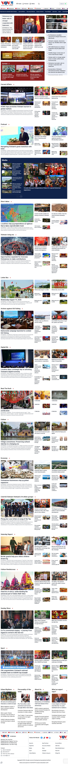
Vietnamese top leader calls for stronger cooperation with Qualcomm (56, 65)
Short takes (5, 201)
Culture (3, 419)
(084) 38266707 (6, 751)
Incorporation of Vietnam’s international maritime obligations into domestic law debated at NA (56, 70)
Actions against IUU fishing (10, 309)
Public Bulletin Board (59, 748)
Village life (57, 753)
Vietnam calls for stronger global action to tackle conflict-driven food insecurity (56, 59)
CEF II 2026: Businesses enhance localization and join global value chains (56, 48)
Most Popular (55, 31)
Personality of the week (24, 691)
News (43, 748)
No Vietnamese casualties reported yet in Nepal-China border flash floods (57, 36)
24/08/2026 (65, 27)
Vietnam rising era (7, 235)
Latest (48, 31)
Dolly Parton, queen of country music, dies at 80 (39, 45)
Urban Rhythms (6, 689)
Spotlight (5, 63)
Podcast (26, 3)
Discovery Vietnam (31, 11)
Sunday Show (5, 608)
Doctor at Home (40, 11)
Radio (19, 3)
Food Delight (48, 11)
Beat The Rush (6, 388)
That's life (57, 750)
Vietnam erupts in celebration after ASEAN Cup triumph (27, 45)
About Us (38, 689)
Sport (59, 11)
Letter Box (54, 11)
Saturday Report (7, 534)
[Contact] (1, 762)
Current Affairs (22, 11)
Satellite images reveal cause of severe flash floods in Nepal (56, 53)
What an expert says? (57, 691)
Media (33, 3)
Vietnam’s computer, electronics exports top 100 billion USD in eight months (57, 42)
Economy (4, 458)
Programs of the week (54, 24)
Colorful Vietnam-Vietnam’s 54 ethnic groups (17, 497)
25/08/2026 (58, 27)
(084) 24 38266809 (7, 750)
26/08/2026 (51, 27)
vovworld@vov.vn (6, 755)
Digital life (4, 347)
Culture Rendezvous (8, 569)
